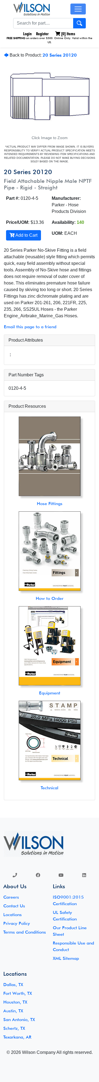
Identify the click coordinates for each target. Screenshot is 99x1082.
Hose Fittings (49, 503)
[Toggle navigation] (78, 9)
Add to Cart (26, 235)
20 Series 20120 (60, 55)
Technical (49, 787)
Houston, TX (15, 1002)
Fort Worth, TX (17, 993)
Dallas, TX (13, 984)
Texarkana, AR (17, 1037)
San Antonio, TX (19, 1019)
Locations (12, 914)
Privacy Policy (16, 923)
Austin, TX (13, 1010)
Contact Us (14, 905)
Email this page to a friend (30, 326)
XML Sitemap (66, 958)
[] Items (67, 33)
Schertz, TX (14, 1028)
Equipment (49, 693)
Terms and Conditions (24, 932)
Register (42, 33)
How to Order (50, 598)
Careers (11, 897)
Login (27, 33)
